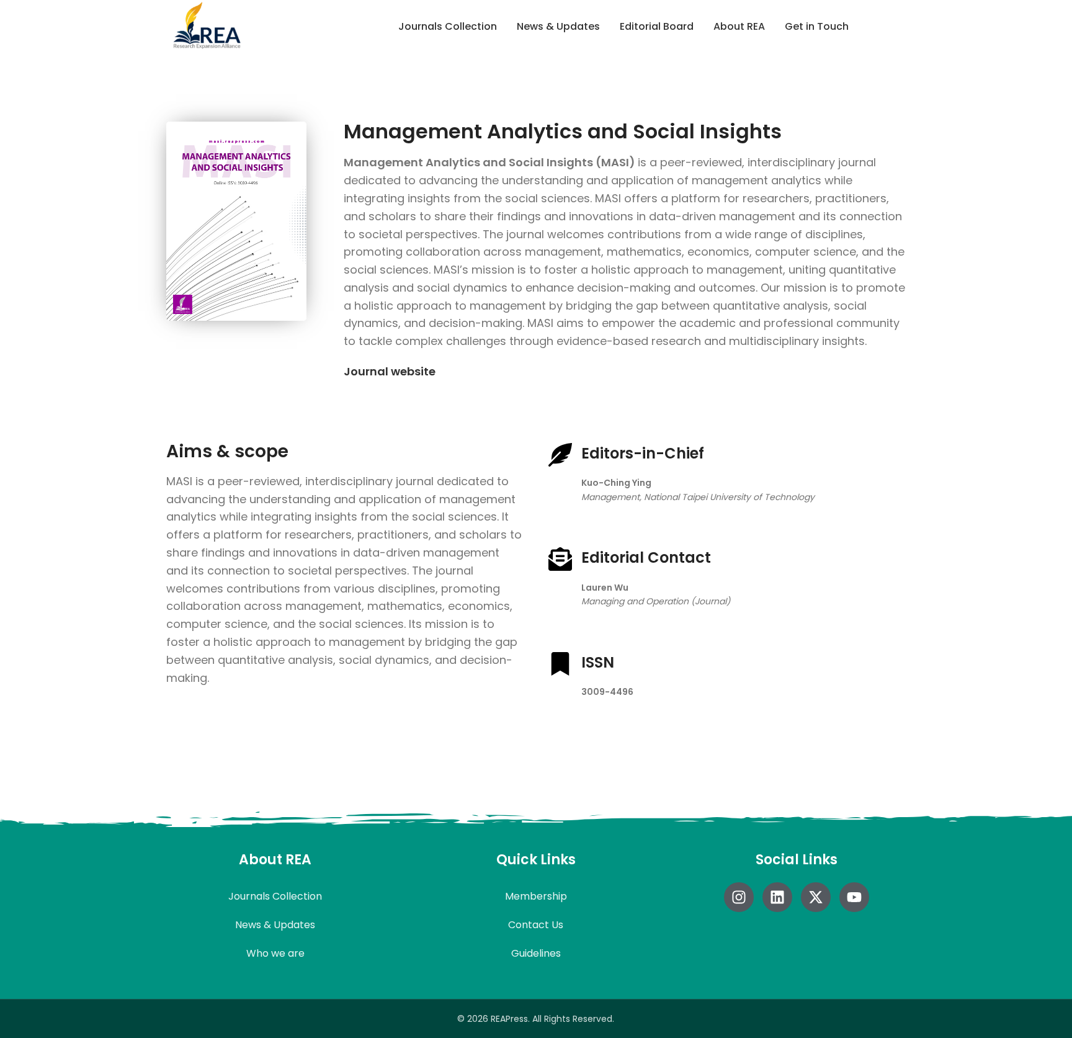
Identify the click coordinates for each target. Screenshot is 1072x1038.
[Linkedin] (777, 897)
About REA (739, 26)
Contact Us (535, 925)
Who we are (275, 953)
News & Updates (558, 26)
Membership (536, 896)
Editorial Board (657, 26)
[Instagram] (739, 897)
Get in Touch (817, 26)
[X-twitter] (816, 897)
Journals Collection (447, 26)
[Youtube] (854, 897)
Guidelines (536, 953)
